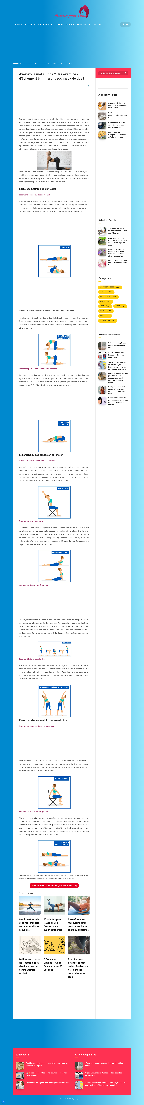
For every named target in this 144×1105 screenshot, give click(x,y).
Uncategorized (107, 320)
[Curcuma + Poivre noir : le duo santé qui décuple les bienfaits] (102, 106)
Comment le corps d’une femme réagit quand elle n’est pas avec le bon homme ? (118, 401)
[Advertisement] (72, 45)
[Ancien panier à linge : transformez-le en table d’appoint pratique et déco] (102, 241)
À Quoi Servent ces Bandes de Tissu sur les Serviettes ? (117, 355)
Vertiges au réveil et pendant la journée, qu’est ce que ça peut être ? (116, 390)
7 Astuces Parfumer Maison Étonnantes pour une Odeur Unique (118, 231)
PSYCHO (92, 24)
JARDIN (105, 306)
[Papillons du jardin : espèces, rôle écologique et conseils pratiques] (20, 1066)
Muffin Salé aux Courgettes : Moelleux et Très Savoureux (117, 135)
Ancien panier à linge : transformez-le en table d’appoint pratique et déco (117, 241)
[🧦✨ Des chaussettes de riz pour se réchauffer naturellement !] (20, 1075)
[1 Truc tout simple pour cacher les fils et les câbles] (102, 346)
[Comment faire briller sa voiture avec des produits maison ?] (102, 125)
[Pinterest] (127, 24)
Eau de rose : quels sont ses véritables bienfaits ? (117, 262)
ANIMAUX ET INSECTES (76, 24)
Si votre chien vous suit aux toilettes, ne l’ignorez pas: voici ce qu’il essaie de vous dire (118, 366)
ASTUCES (29, 24)
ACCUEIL (18, 24)
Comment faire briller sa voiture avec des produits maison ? (117, 125)
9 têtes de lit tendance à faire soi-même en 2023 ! (118, 115)
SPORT (15, 64)
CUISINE (59, 24)
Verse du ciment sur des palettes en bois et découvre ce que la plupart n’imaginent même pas (118, 378)
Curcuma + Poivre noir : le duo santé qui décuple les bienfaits (118, 105)
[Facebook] (123, 24)
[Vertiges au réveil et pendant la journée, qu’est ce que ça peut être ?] (102, 390)
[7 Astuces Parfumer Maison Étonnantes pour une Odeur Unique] (102, 231)
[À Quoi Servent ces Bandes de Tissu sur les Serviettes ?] (102, 355)
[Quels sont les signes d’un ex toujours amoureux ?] (20, 1085)
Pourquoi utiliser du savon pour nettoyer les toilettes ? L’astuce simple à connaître (117, 252)
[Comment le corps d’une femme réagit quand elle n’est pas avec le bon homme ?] (102, 401)
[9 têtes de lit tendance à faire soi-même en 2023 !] (102, 116)
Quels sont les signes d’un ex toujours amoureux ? (47, 1083)
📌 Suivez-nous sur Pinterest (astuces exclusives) (54, 885)
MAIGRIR (119, 306)
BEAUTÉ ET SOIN (45, 24)
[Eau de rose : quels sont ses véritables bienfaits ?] (102, 263)
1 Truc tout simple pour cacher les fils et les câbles (117, 345)
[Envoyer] (125, 73)
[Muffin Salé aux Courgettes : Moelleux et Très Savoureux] (102, 135)
